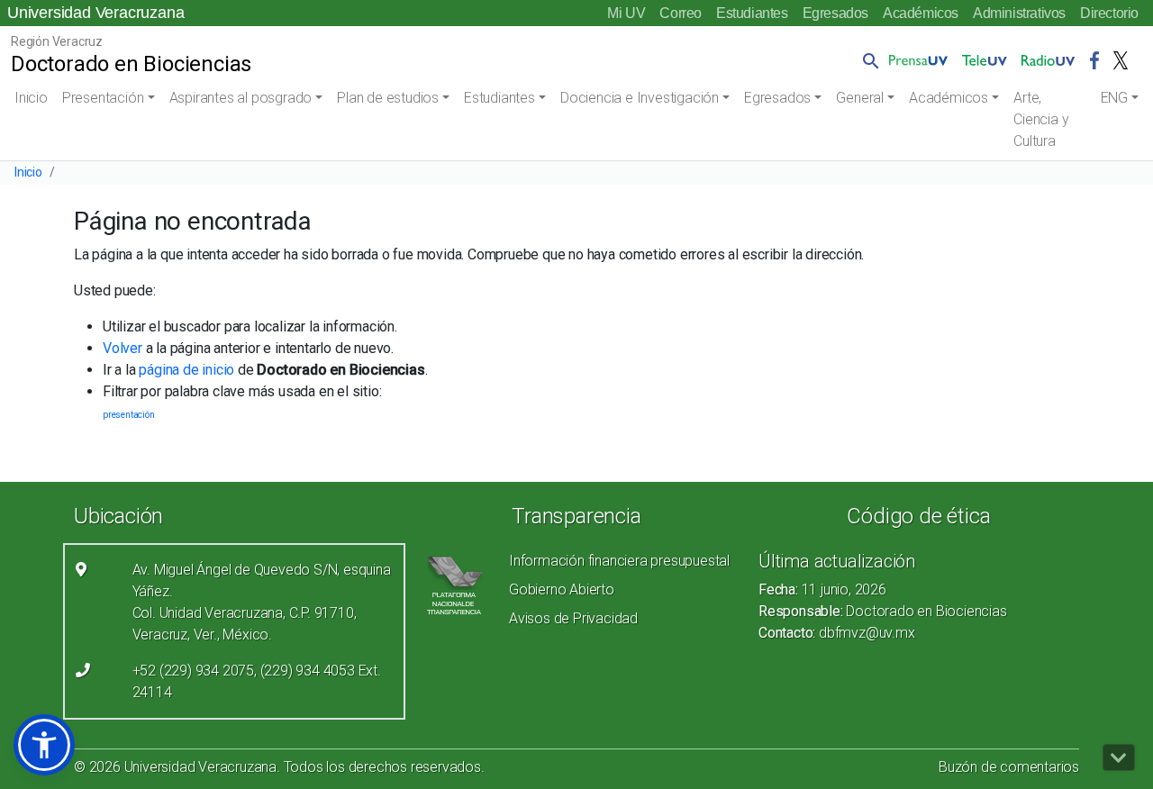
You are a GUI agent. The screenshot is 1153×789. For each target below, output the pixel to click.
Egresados (835, 13)
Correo (680, 13)
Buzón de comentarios (1009, 766)
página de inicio (186, 369)
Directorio (1109, 13)
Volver (122, 348)
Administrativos (1019, 13)
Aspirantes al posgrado (241, 97)
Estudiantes (752, 13)
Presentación (103, 97)
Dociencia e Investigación (639, 97)
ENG (1114, 97)
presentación (129, 415)
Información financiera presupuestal (619, 560)
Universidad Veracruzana (95, 13)
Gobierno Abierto (561, 589)
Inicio (31, 97)
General (860, 97)
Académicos (920, 13)
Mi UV (626, 13)
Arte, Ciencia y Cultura (1040, 119)
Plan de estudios (388, 97)
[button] (867, 60)
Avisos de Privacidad (573, 618)
